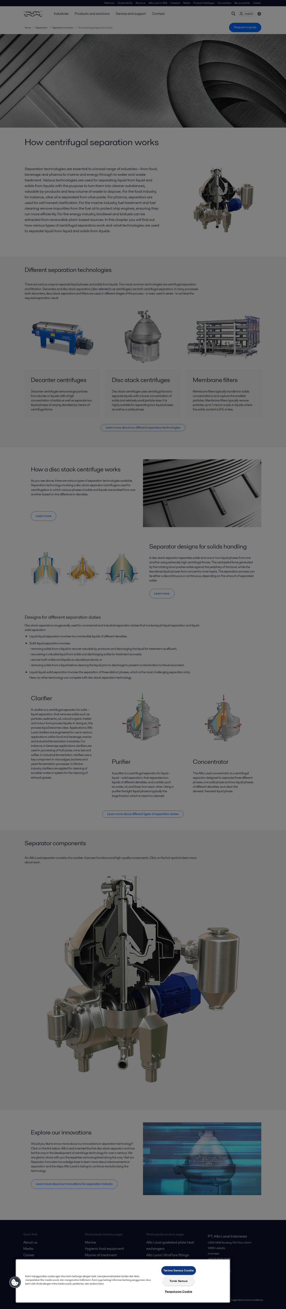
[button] (15, 1282)
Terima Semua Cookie (178, 1270)
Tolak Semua (178, 1281)
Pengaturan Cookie (178, 1291)
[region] (123, 1281)
